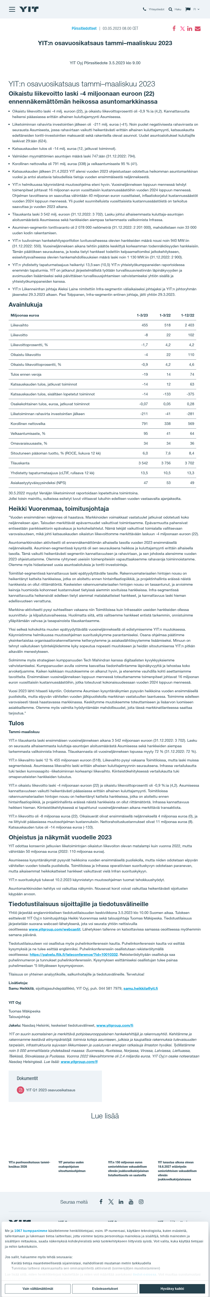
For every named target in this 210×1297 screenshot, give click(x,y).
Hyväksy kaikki (172, 1288)
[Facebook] (174, 28)
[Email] (197, 28)
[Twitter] (182, 28)
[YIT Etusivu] (29, 9)
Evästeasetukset (105, 1288)
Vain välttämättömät (38, 1288)
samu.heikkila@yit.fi (140, 988)
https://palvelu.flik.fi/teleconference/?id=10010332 (74, 954)
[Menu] (12, 9)
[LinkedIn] (189, 28)
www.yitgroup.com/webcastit (54, 929)
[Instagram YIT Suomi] (141, 1201)
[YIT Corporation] (121, 1201)
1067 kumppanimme (30, 1231)
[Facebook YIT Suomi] (101, 1201)
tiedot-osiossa (144, 1274)
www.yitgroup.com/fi (114, 1025)
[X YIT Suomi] (111, 1201)
